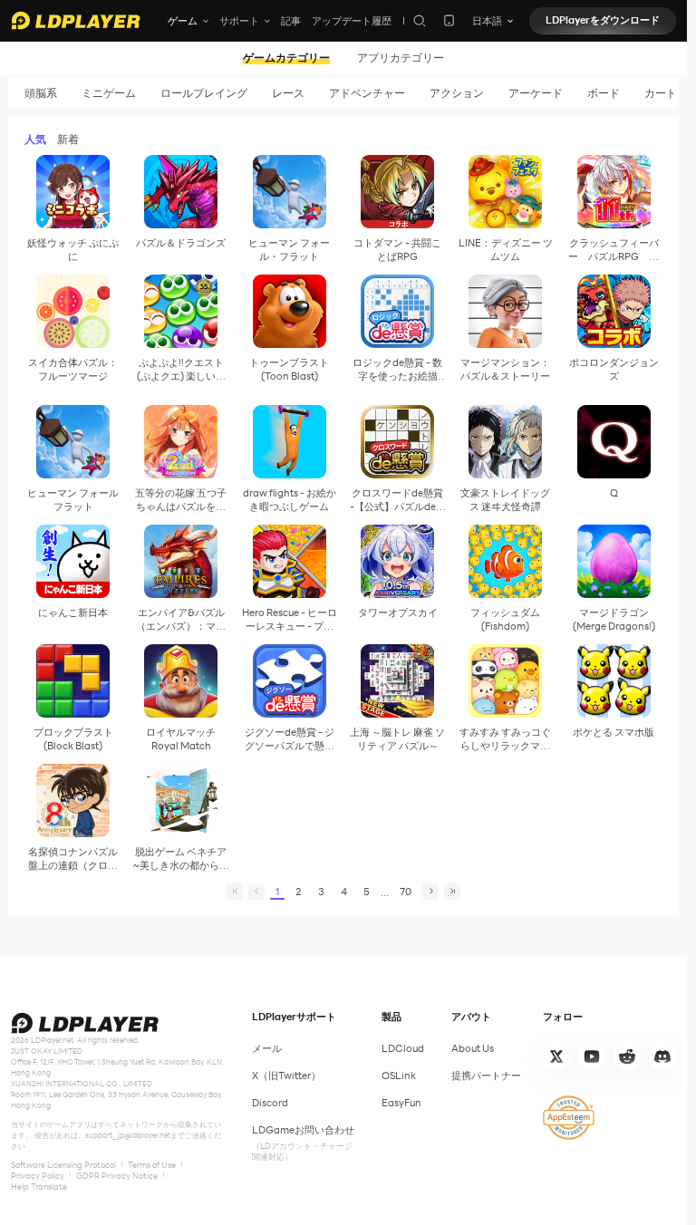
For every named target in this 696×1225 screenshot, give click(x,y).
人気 (35, 138)
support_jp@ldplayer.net (127, 1135)
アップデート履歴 (352, 20)
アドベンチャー (367, 92)
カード (660, 92)
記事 (291, 20)
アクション (457, 92)
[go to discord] (662, 1056)
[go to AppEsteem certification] (568, 1117)
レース (288, 92)
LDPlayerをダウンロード (603, 20)
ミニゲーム (109, 92)
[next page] (430, 891)
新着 (68, 138)
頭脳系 (40, 92)
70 (405, 891)
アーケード (535, 92)
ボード (603, 92)
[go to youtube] (591, 1056)
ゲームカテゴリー (286, 58)
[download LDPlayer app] (449, 20)
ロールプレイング (203, 92)
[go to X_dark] (556, 1056)
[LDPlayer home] (75, 20)
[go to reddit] (627, 1056)
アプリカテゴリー (400, 58)
